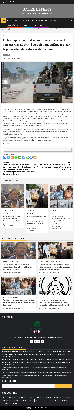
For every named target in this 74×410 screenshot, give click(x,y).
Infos (30, 397)
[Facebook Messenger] (31, 157)
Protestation (7, 400)
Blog (17, 20)
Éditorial (14, 404)
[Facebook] (4, 157)
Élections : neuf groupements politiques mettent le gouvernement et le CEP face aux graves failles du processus (61, 218)
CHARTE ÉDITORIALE (14, 25)
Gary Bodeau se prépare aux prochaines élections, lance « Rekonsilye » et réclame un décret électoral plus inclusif (17, 267)
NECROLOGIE (58, 397)
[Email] (19, 157)
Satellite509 (37, 9)
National (39, 211)
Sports (38, 400)
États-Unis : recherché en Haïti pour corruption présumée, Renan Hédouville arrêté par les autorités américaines (36, 372)
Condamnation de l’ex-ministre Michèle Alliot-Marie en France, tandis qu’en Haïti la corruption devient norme (54, 165)
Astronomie (12, 397)
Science (23, 400)
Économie (6, 404)
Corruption (22, 397)
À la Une (5, 211)
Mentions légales (40, 25)
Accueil (10, 20)
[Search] (71, 21)
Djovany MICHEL (18, 58)
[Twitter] (8, 157)
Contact (27, 25)
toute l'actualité (54, 400)
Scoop (31, 400)
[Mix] (12, 157)
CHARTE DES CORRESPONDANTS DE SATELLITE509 (39, 20)
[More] (35, 157)
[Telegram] (23, 157)
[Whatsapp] (16, 157)
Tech (44, 400)
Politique (15, 211)
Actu (4, 35)
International (39, 397)
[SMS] (27, 157)
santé (16, 400)
